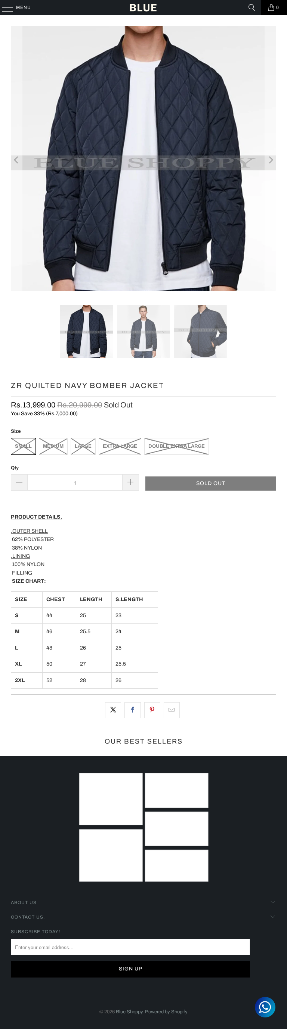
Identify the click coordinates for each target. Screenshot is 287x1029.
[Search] (252, 7)
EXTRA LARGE (120, 446)
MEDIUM (53, 446)
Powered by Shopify (166, 1011)
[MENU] (4, 7)
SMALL (23, 446)
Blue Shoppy (129, 1011)
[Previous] (16, 160)
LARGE (83, 446)
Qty (15, 467)
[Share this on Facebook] (132, 710)
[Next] (271, 160)
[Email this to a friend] (172, 710)
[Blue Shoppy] (143, 7)
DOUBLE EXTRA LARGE (176, 446)
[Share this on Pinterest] (152, 710)
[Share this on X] (113, 710)
